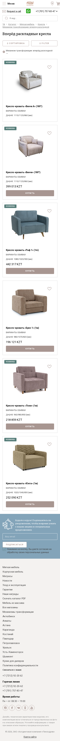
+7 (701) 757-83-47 (45, 11)
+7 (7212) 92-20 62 (13, 675)
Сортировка (17, 43)
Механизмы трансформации (18, 611)
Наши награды (11, 594)
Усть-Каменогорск (13, 652)
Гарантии (7, 589)
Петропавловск (11, 643)
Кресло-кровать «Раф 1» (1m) (22, 250)
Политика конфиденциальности (20, 665)
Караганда (8, 629)
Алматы (7, 620)
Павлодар (8, 638)
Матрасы (7, 576)
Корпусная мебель (13, 571)
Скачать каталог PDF (14, 598)
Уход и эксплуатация (14, 585)
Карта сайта (30, 737)
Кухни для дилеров (13, 661)
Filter (45, 43)
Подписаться (14, 545)
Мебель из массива (13, 603)
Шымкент (8, 656)
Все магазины (10, 607)
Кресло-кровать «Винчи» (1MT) (23, 172)
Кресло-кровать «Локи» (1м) (22, 405)
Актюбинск (9, 616)
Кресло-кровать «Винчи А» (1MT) (24, 106)
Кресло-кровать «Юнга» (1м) (22, 483)
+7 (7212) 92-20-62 (13, 686)
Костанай (8, 634)
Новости (7, 580)
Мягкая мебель (11, 567)
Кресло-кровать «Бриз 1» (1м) (22, 328)
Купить (30, 193)
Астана (6, 625)
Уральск (7, 647)
